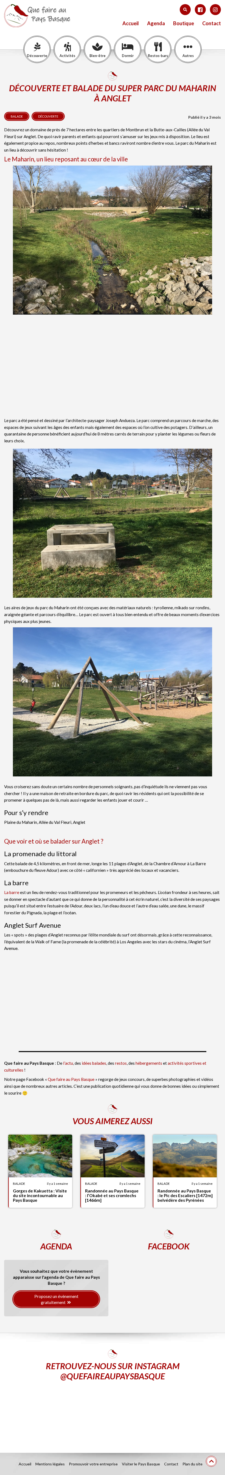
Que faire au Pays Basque (71, 1079)
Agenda (156, 23)
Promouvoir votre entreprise (93, 1464)
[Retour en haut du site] (211, 1461)
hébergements (149, 1063)
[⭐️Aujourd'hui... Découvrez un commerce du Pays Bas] (39, 1412)
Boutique (183, 23)
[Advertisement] (112, 369)
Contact (211, 23)
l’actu (68, 1063)
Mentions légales (50, 1464)
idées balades (94, 1063)
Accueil (130, 23)
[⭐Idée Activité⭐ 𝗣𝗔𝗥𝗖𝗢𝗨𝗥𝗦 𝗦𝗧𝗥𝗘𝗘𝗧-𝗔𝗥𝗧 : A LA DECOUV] (186, 1412)
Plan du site (192, 1464)
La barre (11, 892)
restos (121, 1063)
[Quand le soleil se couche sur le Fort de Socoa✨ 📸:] (112, 1412)
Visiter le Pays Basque (141, 1464)
